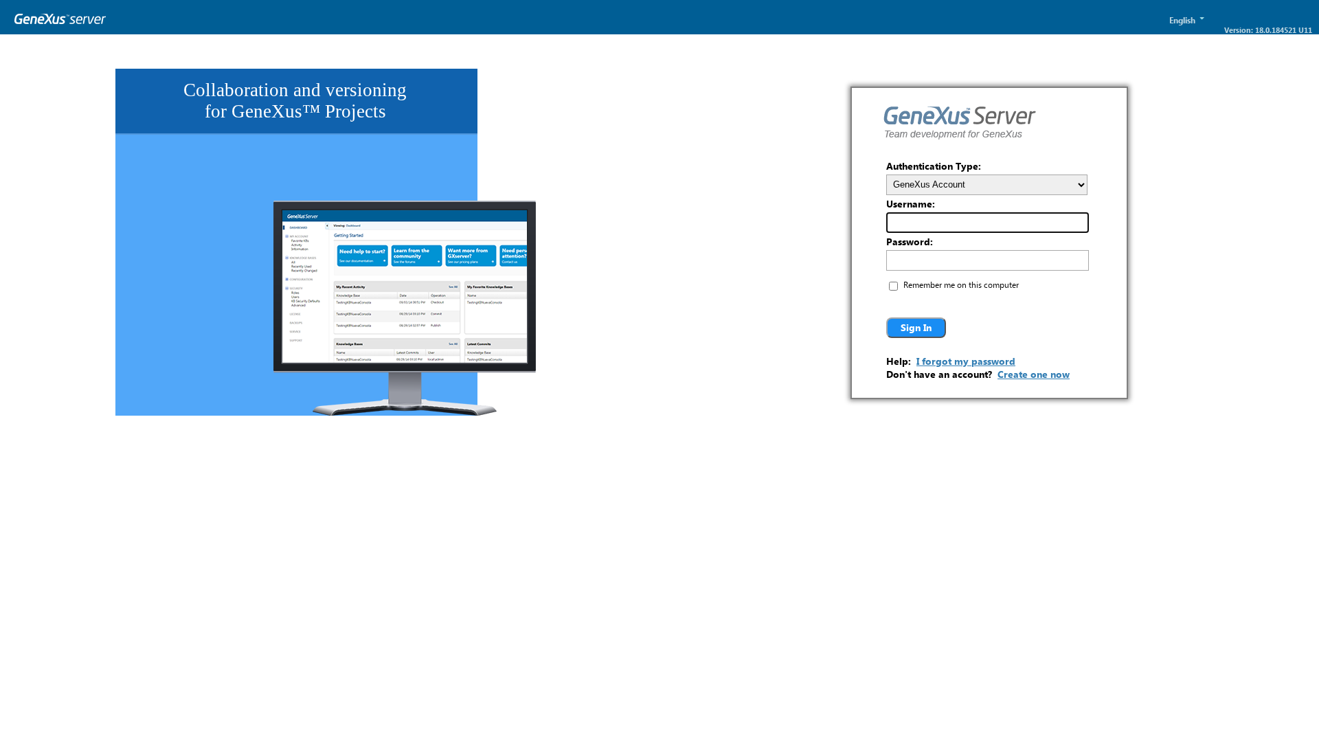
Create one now (1033, 374)
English (1182, 20)
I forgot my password (965, 361)
